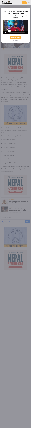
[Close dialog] (27, 10)
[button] (28, 2)
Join (24, 2)
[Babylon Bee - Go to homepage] (7, 2)
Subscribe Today (15, 37)
